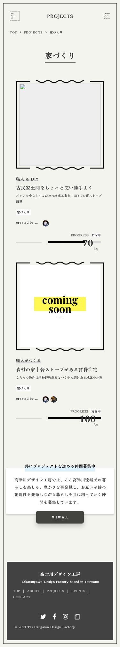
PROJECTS (33, 32)
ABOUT (33, 591)
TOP (13, 32)
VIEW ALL (60, 517)
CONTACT (21, 597)
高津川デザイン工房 (60, 574)
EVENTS (78, 591)
